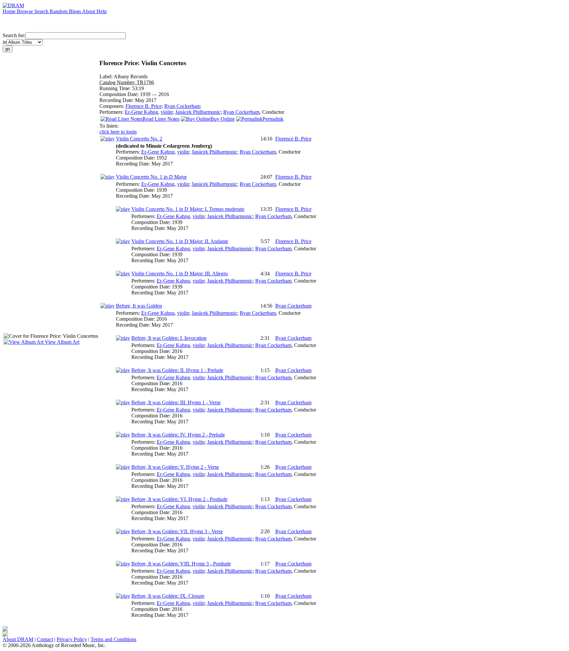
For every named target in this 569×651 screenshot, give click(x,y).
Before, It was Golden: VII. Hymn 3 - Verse (177, 531)
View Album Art (61, 342)
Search (42, 11)
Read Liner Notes (161, 119)
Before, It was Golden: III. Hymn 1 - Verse (176, 402)
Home (10, 11)
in (5, 42)
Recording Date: (117, 100)
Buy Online (222, 119)
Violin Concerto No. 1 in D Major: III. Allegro (179, 273)
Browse (25, 11)
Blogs (75, 11)
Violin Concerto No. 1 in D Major (151, 177)
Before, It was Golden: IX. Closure (167, 596)
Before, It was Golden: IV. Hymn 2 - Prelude (178, 435)
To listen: (109, 126)
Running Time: (115, 88)
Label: (106, 76)
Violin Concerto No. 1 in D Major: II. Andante (179, 241)
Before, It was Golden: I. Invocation (168, 338)
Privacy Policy (72, 639)
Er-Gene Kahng (141, 112)
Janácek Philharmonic (198, 112)
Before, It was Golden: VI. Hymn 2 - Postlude (179, 499)
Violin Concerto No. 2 (139, 138)
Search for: (14, 35)
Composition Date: (119, 94)
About (89, 11)
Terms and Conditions (113, 639)
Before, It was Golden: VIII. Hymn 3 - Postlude (181, 563)
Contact (45, 639)
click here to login (118, 132)
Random (59, 11)
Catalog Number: (118, 82)
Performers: (112, 112)
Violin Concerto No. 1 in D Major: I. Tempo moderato (187, 209)
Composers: (112, 106)
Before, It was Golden (139, 306)
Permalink (273, 119)
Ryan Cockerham (182, 106)
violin (167, 112)
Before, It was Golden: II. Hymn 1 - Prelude (177, 370)
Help (101, 11)
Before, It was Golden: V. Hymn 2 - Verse (175, 467)
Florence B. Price (143, 106)
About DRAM (18, 639)
